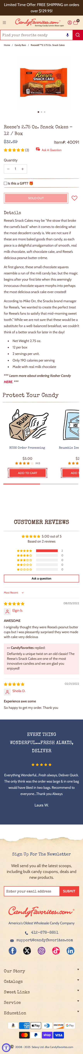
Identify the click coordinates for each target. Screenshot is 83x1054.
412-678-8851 (44, 933)
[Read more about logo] (41, 917)
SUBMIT (69, 891)
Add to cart (27, 473)
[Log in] (69, 22)
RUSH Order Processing (27, 448)
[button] (67, 35)
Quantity (11, 160)
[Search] (78, 35)
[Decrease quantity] (8, 169)
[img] (14, 604)
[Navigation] (4, 22)
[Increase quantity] (22, 169)
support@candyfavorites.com (44, 940)
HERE (8, 382)
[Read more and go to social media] (12, 951)
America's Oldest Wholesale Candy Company (41, 923)
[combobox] (41, 35)
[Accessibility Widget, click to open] (6, 1047)
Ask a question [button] (41, 578)
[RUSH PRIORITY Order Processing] (28, 425)
